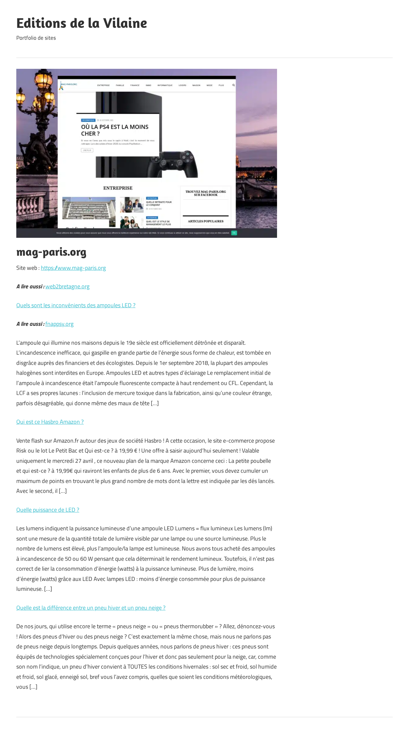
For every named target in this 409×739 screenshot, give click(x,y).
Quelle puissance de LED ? (47, 509)
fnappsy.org (59, 323)
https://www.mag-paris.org (73, 267)
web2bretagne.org (67, 286)
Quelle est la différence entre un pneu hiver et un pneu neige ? (91, 607)
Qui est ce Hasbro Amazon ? (50, 421)
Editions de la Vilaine (81, 22)
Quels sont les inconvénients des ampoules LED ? (75, 305)
